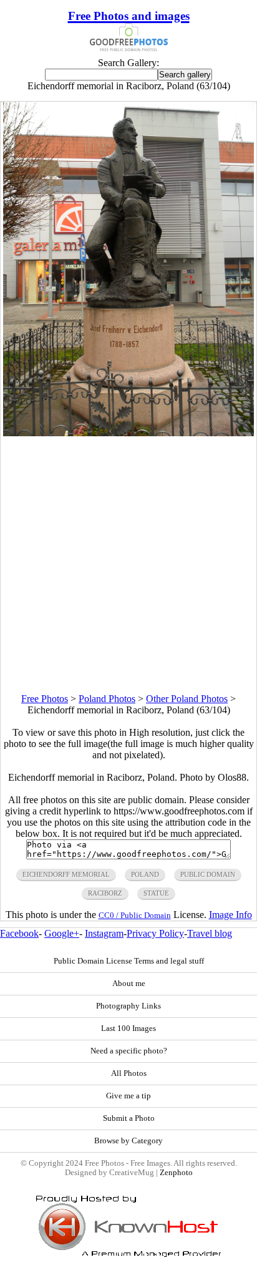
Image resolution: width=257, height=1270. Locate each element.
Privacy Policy (155, 933)
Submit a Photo (129, 1118)
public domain (207, 874)
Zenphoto (176, 1172)
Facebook (19, 933)
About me (128, 983)
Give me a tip (128, 1096)
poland (145, 874)
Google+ (61, 933)
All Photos (129, 1073)
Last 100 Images (128, 1028)
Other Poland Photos (187, 698)
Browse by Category (128, 1140)
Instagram (104, 933)
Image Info (230, 914)
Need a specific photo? (128, 1051)
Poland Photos (107, 698)
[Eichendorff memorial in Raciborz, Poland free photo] (128, 432)
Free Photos (44, 698)
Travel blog (209, 933)
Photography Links (128, 1006)
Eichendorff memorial (66, 874)
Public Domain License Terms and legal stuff (129, 961)
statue (156, 893)
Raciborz (105, 893)
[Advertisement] (128, 564)
